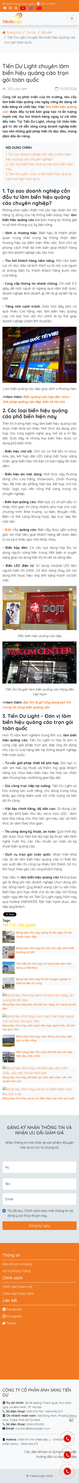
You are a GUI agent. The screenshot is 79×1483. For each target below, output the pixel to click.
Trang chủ (13, 32)
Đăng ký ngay (39, 1226)
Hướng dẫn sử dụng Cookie (56, 1457)
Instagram (14, 1316)
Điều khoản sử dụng (17, 1264)
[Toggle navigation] (72, 18)
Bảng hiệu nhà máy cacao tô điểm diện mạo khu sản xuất (38, 1098)
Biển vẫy (11, 530)
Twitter (11, 1323)
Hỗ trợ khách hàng (16, 1271)
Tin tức (31, 32)
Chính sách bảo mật (17, 1287)
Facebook (14, 1309)
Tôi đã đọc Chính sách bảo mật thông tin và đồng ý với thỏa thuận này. (40, 1213)
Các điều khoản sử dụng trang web (50, 1452)
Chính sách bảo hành (18, 1294)
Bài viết (46, 32)
